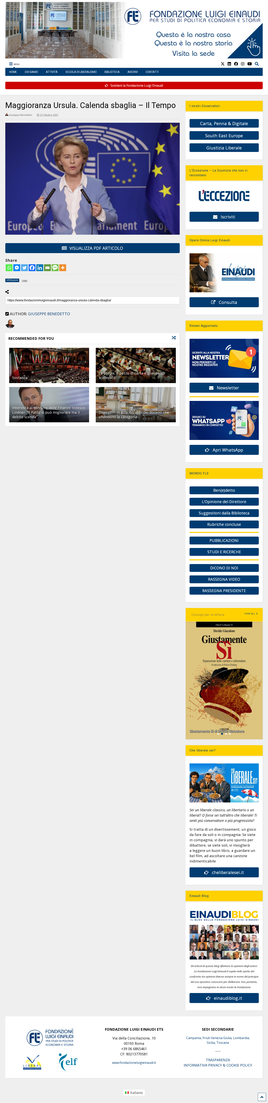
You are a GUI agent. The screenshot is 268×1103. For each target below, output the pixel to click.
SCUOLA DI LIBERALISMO (81, 72)
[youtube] (249, 63)
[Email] (47, 267)
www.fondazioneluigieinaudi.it (134, 1062)
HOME (13, 72)
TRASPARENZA (218, 1060)
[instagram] (242, 63)
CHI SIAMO (31, 72)
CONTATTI (152, 72)
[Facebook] (32, 267)
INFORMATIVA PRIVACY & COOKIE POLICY (218, 1065)
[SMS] (55, 267)
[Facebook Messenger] (16, 267)
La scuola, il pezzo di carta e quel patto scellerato (132, 375)
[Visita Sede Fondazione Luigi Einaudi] (134, 56)
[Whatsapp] (9, 267)
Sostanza (19, 377)
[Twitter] (24, 267)
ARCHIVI (133, 72)
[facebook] (236, 63)
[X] (223, 63)
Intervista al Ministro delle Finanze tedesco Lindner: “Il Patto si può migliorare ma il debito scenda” (48, 412)
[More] (62, 267)
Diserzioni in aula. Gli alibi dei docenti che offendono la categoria (134, 414)
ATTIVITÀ (52, 72)
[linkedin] (229, 63)
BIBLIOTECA (112, 72)
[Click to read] (49, 365)
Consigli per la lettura (207, 615)
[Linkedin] (39, 267)
